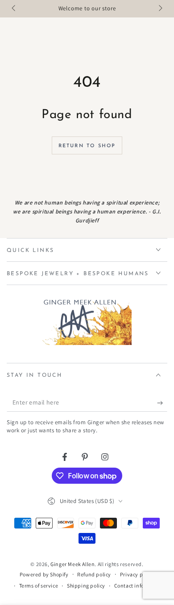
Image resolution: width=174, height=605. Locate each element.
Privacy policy (137, 574)
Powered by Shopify (44, 574)
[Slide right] (159, 9)
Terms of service (38, 585)
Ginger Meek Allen (72, 564)
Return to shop (87, 146)
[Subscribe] (162, 403)
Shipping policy (86, 585)
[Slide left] (14, 9)
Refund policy (94, 574)
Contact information (139, 585)
